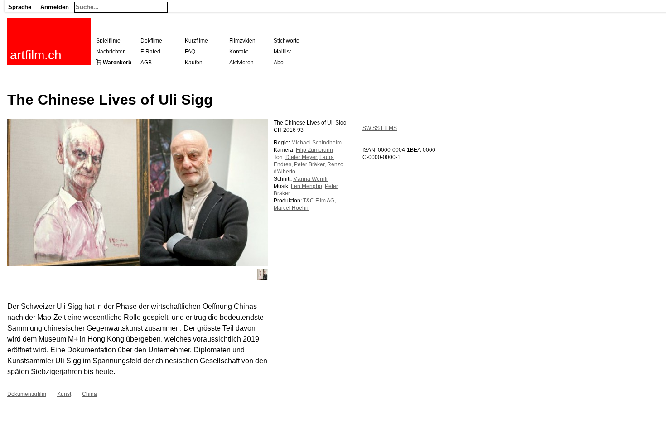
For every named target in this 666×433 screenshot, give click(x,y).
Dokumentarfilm (26, 394)
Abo (279, 62)
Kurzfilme (196, 41)
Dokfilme (151, 41)
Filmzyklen (242, 41)
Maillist (282, 51)
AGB (146, 62)
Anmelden (54, 7)
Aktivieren (241, 62)
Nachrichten (111, 51)
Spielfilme (108, 41)
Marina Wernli (310, 179)
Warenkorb (117, 62)
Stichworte (286, 41)
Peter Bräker (309, 164)
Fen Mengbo (306, 186)
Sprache (19, 7)
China (89, 394)
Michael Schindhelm (316, 143)
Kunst (64, 394)
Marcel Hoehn (291, 208)
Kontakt (238, 51)
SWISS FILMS (379, 128)
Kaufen (194, 62)
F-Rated (150, 51)
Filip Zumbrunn (314, 150)
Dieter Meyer (301, 157)
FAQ (190, 51)
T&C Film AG (318, 200)
